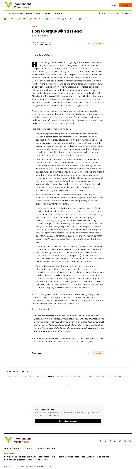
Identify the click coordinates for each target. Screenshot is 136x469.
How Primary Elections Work (18, 460)
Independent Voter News (19, 466)
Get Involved (41, 460)
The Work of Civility (43, 55)
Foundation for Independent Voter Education (26, 457)
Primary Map (88, 457)
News (34, 26)
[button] (7, 448)
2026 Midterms (38, 19)
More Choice (12, 19)
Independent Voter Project (65, 457)
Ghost (42, 466)
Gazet (49, 466)
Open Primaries (71, 19)
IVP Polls (25, 19)
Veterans (85, 19)
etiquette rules (52, 376)
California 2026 (54, 19)
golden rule (84, 229)
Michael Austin (41, 36)
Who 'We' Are (103, 457)
